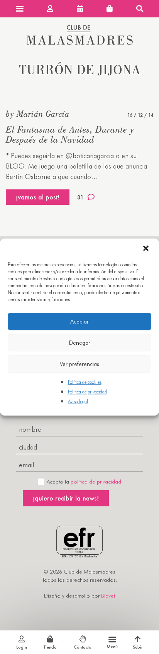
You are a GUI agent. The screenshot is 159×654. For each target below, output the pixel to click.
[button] (146, 249)
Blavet (108, 596)
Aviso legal (78, 402)
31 (80, 197)
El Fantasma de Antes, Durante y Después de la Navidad (70, 134)
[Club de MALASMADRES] (79, 42)
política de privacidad (96, 482)
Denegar (79, 342)
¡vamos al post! (37, 197)
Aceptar (79, 321)
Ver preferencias (79, 364)
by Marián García (37, 113)
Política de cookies (84, 382)
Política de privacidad (87, 392)
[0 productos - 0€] (110, 9)
